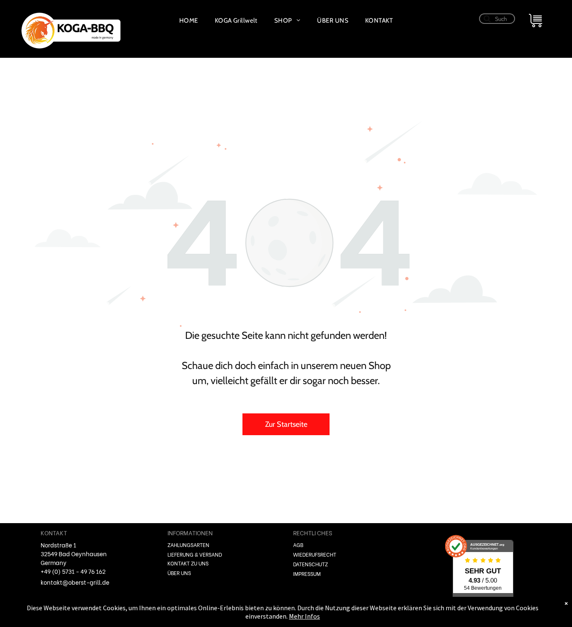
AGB (298, 544)
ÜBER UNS (179, 572)
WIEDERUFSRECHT (314, 554)
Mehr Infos (304, 616)
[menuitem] (188, 20)
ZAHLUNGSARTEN (188, 544)
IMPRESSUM (307, 573)
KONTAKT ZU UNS (188, 563)
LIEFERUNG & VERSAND (194, 554)
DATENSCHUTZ (310, 564)
